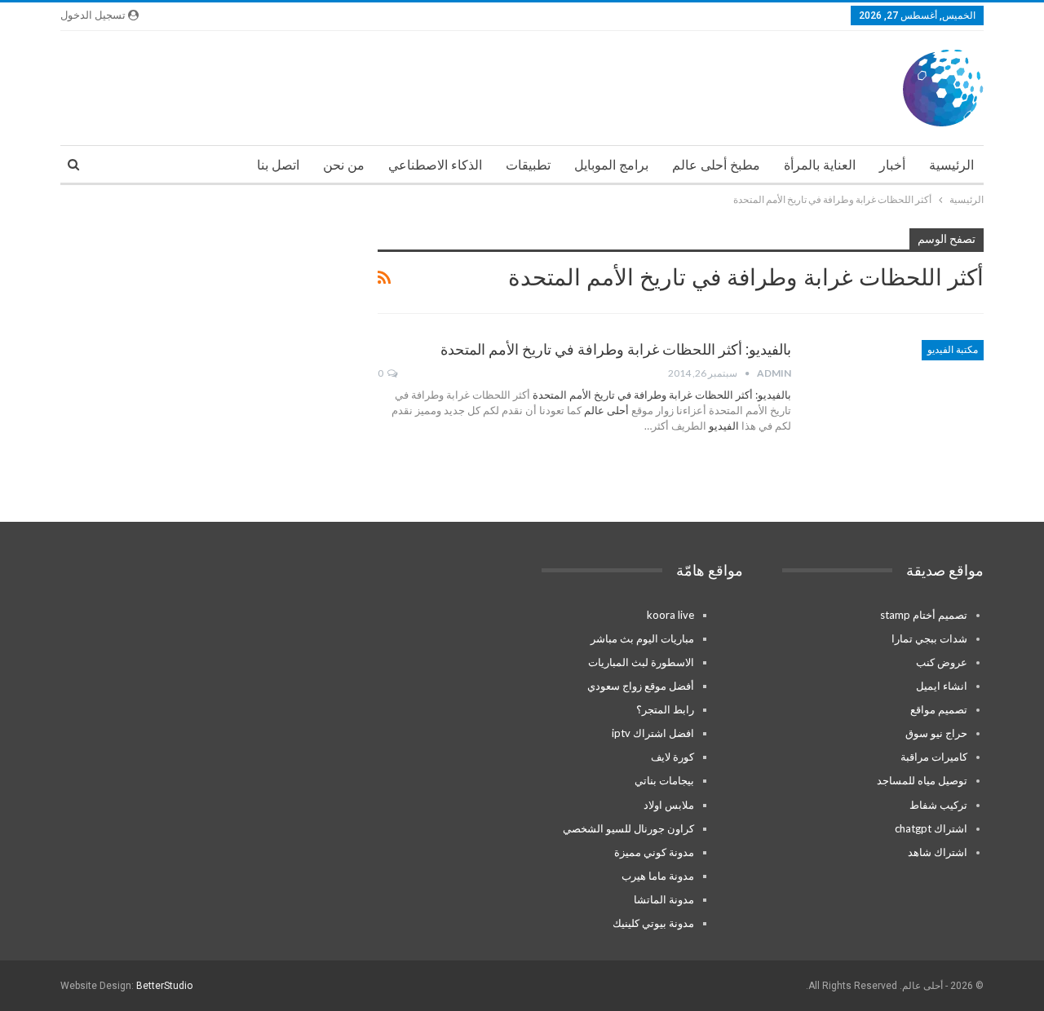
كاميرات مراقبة (933, 756)
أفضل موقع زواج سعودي (640, 685)
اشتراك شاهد (937, 852)
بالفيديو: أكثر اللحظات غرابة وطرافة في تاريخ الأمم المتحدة (615, 349)
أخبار (892, 165)
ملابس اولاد (669, 804)
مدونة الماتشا (664, 899)
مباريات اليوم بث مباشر (642, 638)
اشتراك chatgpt (931, 828)
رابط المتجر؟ (665, 709)
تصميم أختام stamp (923, 614)
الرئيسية (951, 165)
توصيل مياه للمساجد (922, 780)
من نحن (344, 165)
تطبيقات (528, 165)
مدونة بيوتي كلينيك (653, 922)
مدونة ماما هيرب (658, 875)
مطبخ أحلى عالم (716, 165)
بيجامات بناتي (664, 780)
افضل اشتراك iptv (653, 732)
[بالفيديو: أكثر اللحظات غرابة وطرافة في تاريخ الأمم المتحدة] (898, 394)
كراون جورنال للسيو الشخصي (628, 828)
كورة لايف (672, 756)
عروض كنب (941, 662)
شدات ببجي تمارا (929, 638)
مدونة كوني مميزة (654, 852)
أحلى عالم (606, 410)
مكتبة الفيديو (952, 349)
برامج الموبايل (611, 165)
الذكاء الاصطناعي (435, 165)
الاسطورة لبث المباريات (641, 662)
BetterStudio (164, 985)
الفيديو (722, 425)
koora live (670, 614)
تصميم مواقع (938, 709)
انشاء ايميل (941, 685)
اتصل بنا (278, 165)
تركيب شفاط (938, 804)
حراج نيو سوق (936, 732)
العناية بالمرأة (820, 165)
